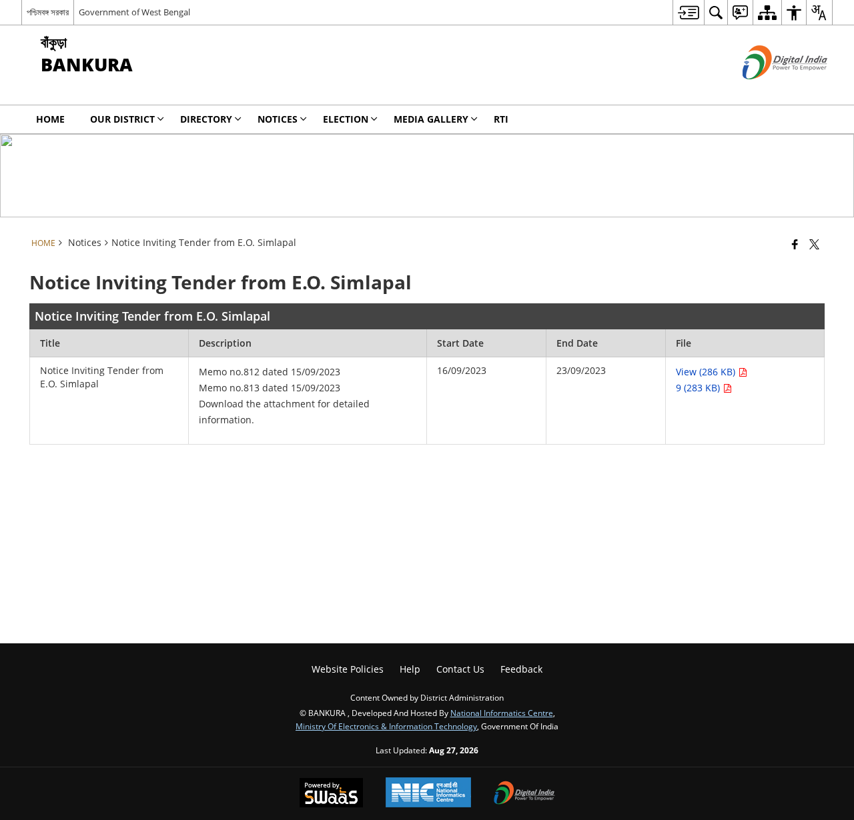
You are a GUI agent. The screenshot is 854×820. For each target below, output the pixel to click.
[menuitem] (688, 12)
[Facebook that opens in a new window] (795, 244)
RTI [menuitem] (501, 119)
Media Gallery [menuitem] (431, 119)
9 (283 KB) (699, 387)
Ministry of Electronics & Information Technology (386, 726)
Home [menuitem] (50, 119)
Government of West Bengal (134, 12)
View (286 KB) (707, 371)
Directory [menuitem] (206, 119)
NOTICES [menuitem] (278, 119)
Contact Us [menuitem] (460, 669)
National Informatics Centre (501, 712)
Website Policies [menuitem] (348, 669)
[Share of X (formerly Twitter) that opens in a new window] (814, 244)
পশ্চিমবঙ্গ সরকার (48, 12)
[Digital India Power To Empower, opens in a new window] (524, 794)
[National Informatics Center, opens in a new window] (428, 793)
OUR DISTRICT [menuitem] (122, 119)
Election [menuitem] (345, 119)
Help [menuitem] (410, 669)
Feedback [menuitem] (521, 669)
